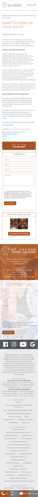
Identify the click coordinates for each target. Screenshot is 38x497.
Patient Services (18, 429)
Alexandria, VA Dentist (10, 16)
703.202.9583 (9, 277)
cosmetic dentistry (9, 114)
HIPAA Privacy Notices (25, 419)
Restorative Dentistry (18, 457)
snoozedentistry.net (25, 277)
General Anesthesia (12, 463)
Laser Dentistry (10, 454)
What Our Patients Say (25, 488)
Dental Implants (10, 438)
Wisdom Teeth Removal (18, 478)
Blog (20, 16)
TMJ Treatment (26, 472)
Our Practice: (19, 400)
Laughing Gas (18, 466)
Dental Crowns (27, 435)
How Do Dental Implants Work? (18, 445)
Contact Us (25, 422)
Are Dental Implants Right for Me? (18, 432)
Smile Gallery (9, 488)
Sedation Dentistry (18, 460)
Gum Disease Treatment (18, 442)
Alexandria (31, 366)
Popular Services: (19, 427)
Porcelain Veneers (25, 454)
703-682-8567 (7, 125)
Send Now (10, 203)
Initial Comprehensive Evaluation (18, 413)
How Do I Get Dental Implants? (18, 448)
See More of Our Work (19, 234)
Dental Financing (14, 416)
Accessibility (13, 422)
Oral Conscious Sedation (18, 469)
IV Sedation (27, 463)
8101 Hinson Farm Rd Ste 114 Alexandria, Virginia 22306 (13, 134)
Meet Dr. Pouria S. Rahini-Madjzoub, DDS (18, 410)
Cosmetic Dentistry (11, 435)
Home (18, 402)
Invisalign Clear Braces (18, 451)
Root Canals (10, 475)
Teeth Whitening (11, 472)
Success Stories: (19, 486)
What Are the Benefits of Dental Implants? (19, 481)
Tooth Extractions (24, 475)
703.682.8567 (19, 264)
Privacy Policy (8, 419)
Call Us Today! (19, 146)
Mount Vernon (12, 368)
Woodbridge (20, 370)
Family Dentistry (26, 438)
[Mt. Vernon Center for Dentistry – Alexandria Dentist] (11, 5)
